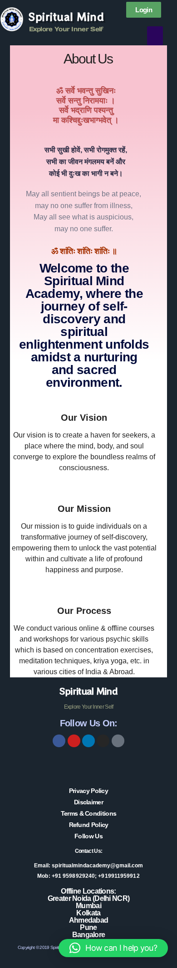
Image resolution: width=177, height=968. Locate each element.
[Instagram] (103, 741)
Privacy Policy (88, 790)
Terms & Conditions (88, 813)
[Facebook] (59, 741)
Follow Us (88, 836)
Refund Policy (88, 824)
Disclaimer (88, 802)
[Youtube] (74, 741)
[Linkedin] (88, 741)
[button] (155, 35)
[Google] (118, 741)
